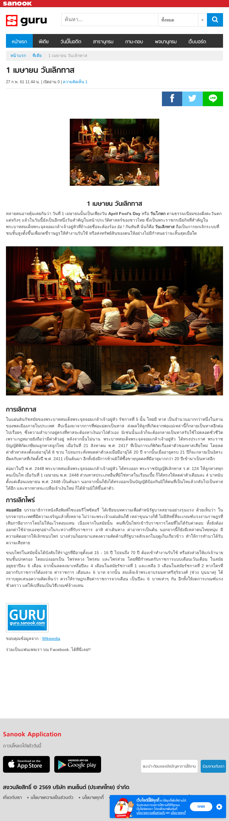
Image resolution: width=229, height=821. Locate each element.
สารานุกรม (103, 42)
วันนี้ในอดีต (71, 42)
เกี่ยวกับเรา (12, 797)
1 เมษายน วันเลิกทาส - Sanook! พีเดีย (37, 21)
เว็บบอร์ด (197, 42)
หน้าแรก (19, 42)
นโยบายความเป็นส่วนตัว (151, 812)
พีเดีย (44, 42)
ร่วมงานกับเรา (213, 766)
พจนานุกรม (166, 42)
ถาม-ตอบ (134, 42)
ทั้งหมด (167, 20)
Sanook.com (18, 3)
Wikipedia (51, 638)
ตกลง (201, 806)
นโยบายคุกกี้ (178, 812)
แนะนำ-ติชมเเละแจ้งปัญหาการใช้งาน (169, 766)
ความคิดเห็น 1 (75, 82)
